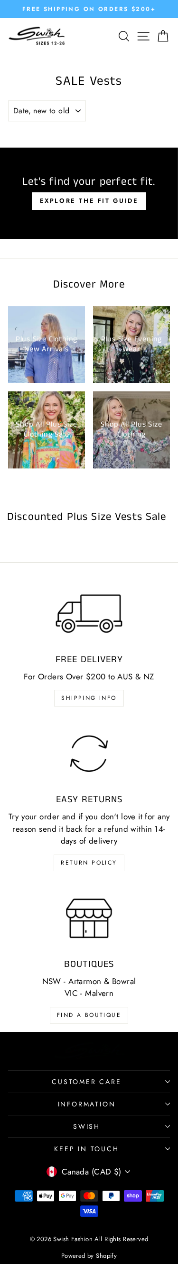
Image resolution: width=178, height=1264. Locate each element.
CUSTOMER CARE (86, 1081)
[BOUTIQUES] (89, 918)
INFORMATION (87, 1104)
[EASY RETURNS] (89, 754)
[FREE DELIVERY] (89, 614)
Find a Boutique (89, 1015)
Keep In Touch (86, 1149)
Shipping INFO (88, 698)
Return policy (89, 862)
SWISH (86, 1126)
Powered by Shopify (89, 1255)
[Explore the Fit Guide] (89, 193)
